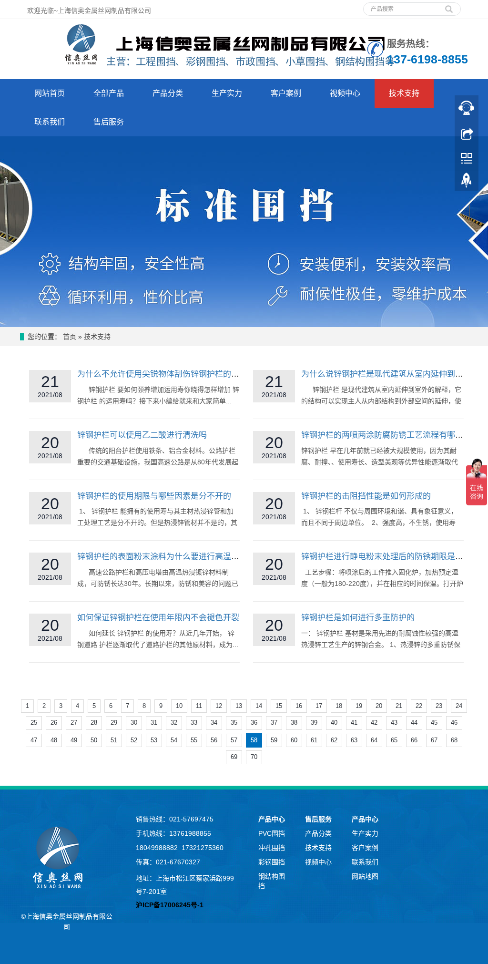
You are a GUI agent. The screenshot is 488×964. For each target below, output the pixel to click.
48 (54, 740)
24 (459, 705)
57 (234, 740)
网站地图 (365, 876)
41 (354, 722)
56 (214, 740)
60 (294, 740)
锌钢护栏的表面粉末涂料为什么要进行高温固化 (162, 556)
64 (374, 740)
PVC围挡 (271, 833)
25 (33, 722)
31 (154, 722)
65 (394, 740)
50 (94, 740)
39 (314, 722)
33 (194, 722)
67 (434, 740)
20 (379, 705)
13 (238, 705)
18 (339, 705)
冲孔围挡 (271, 847)
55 (194, 740)
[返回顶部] (466, 183)
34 (214, 722)
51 (114, 740)
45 (434, 722)
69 (234, 756)
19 (359, 705)
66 (414, 740)
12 (218, 705)
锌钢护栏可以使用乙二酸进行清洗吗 (142, 435)
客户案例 (286, 93)
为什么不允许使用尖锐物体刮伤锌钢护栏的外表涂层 (170, 374)
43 (394, 722)
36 (254, 722)
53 (154, 740)
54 (174, 740)
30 (134, 722)
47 (33, 740)
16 (298, 705)
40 (334, 722)
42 (374, 722)
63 (354, 740)
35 (234, 722)
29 (114, 722)
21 (399, 705)
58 (254, 740)
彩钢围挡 (271, 862)
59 (274, 740)
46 (454, 722)
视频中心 (345, 93)
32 (174, 722)
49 (74, 740)
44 (414, 722)
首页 (69, 336)
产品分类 (167, 93)
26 (54, 722)
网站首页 (49, 93)
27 (74, 722)
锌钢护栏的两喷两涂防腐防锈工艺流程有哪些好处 (390, 435)
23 (439, 705)
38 (294, 722)
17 (318, 705)
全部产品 (108, 93)
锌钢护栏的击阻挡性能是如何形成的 (366, 496)
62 (334, 740)
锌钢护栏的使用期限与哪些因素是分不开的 (154, 496)
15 (278, 705)
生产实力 (227, 93)
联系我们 (49, 122)
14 (258, 705)
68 (454, 740)
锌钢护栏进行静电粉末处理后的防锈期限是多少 (386, 556)
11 (199, 705)
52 (134, 740)
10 (179, 705)
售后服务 (108, 122)
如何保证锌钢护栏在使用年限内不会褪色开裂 (158, 617)
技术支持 (404, 93)
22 (419, 705)
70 (254, 756)
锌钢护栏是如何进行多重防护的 (358, 617)
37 (274, 722)
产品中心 (271, 819)
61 (314, 740)
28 (94, 722)
